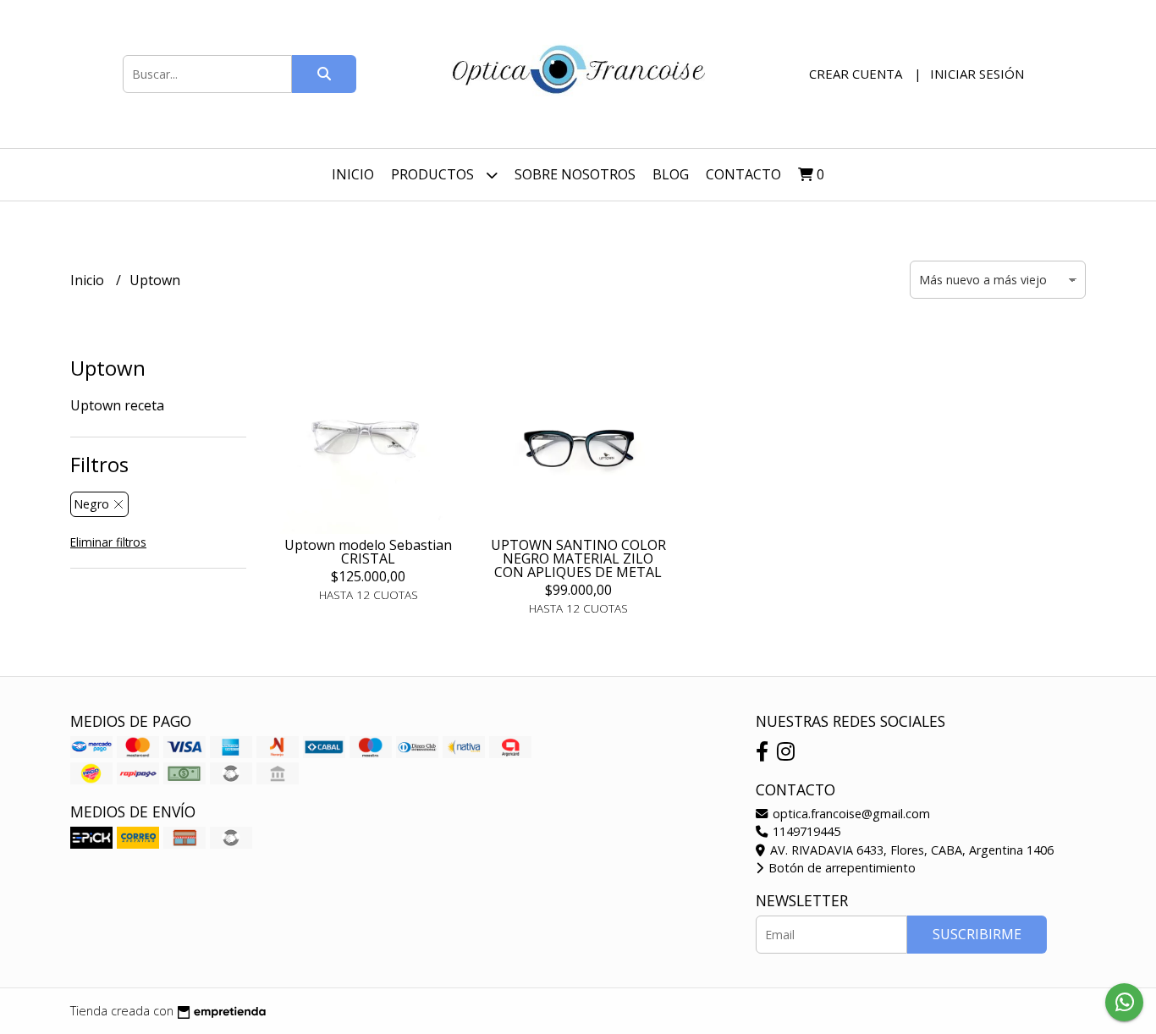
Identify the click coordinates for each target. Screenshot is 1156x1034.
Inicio (353, 174)
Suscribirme (977, 934)
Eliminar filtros (108, 542)
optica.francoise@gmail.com (849, 814)
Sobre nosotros (575, 174)
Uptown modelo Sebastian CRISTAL (368, 552)
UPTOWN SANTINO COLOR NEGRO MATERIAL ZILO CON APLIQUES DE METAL (578, 558)
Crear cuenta (855, 73)
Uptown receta (117, 405)
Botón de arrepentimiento (840, 868)
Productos (434, 174)
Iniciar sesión (977, 73)
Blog (670, 174)
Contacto (743, 174)
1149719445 (804, 831)
